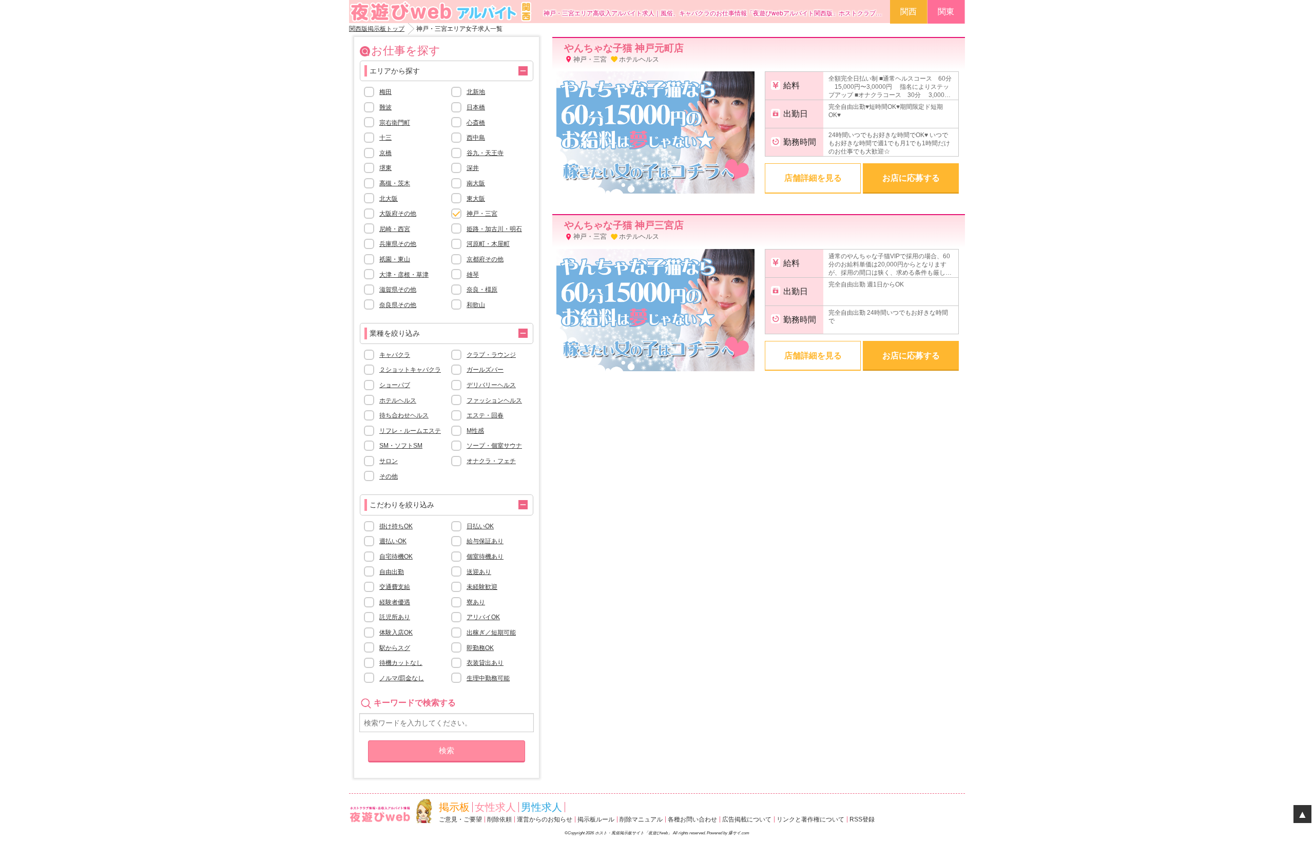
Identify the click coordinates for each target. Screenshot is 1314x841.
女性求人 (495, 807)
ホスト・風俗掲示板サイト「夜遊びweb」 (633, 833)
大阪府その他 (397, 213)
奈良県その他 (397, 305)
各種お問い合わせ (692, 819)
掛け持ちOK (396, 526)
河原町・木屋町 (488, 243)
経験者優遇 (394, 602)
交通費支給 (394, 586)
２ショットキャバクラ (410, 369)
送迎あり (479, 572)
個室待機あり (485, 556)
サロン (388, 461)
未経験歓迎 (482, 586)
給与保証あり (485, 541)
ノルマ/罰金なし (401, 678)
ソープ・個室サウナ (494, 445)
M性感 (475, 430)
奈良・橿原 (482, 289)
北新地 (476, 91)
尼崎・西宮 (394, 229)
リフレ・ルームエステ (410, 430)
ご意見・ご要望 (460, 819)
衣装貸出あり (485, 662)
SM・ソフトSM (400, 445)
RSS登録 (862, 819)
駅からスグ (394, 648)
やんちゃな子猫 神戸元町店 (624, 48)
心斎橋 (476, 122)
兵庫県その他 (397, 243)
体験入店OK (396, 632)
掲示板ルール (595, 819)
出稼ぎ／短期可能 (491, 632)
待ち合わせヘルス (404, 415)
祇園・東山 (394, 259)
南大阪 (476, 183)
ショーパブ (394, 385)
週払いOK (393, 541)
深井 (473, 167)
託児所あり (394, 617)
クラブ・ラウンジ (491, 354)
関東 (946, 11)
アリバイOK (483, 617)
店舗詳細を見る (813, 178)
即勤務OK (480, 648)
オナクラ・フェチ (491, 461)
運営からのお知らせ (544, 819)
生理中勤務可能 (488, 678)
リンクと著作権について (810, 819)
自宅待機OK (396, 556)
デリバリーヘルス (491, 385)
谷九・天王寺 (485, 153)
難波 (385, 107)
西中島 (476, 137)
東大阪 (476, 198)
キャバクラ (394, 354)
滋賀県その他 (397, 289)
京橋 (385, 153)
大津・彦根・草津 (404, 274)
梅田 (385, 91)
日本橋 (476, 107)
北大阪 (388, 198)
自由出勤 (391, 572)
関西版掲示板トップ (376, 28)
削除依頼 (499, 819)
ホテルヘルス (397, 400)
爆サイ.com (738, 833)
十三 (385, 137)
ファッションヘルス (494, 400)
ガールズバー (485, 369)
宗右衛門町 (394, 122)
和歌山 (476, 305)
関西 (908, 11)
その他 (388, 476)
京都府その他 (485, 259)
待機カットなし (400, 662)
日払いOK (480, 526)
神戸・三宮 (482, 213)
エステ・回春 (485, 415)
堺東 (385, 167)
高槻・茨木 (394, 183)
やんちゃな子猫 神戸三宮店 (624, 225)
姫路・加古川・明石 (494, 229)
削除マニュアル (641, 819)
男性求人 (541, 807)
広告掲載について (746, 819)
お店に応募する (911, 178)
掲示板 (454, 807)
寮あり (476, 602)
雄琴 (473, 274)
